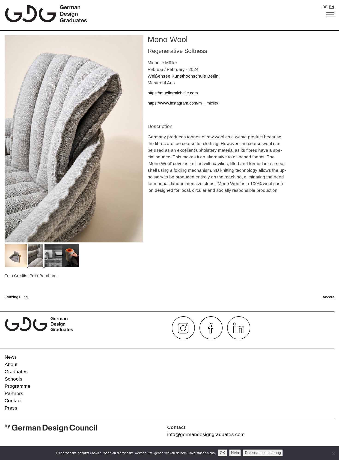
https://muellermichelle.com (173, 93)
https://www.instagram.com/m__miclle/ (183, 103)
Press (11, 408)
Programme (17, 386)
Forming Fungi (17, 297)
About (11, 364)
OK (222, 453)
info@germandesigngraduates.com (206, 434)
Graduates (16, 371)
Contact (13, 400)
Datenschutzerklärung (263, 453)
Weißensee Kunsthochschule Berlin (183, 76)
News (11, 357)
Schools (13, 378)
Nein (235, 453)
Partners (14, 393)
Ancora (328, 297)
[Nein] (333, 453)
